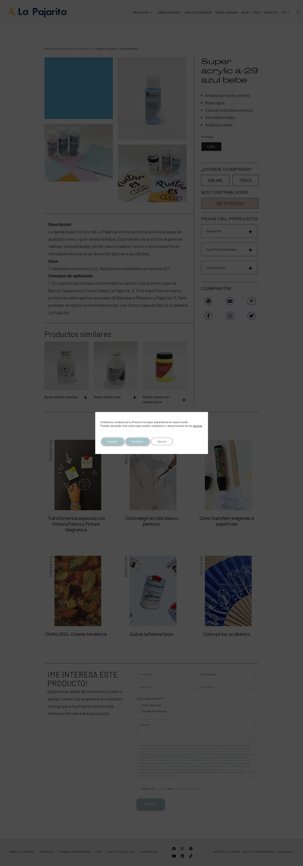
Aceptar (112, 441)
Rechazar (137, 441)
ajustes (197, 425)
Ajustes (162, 441)
